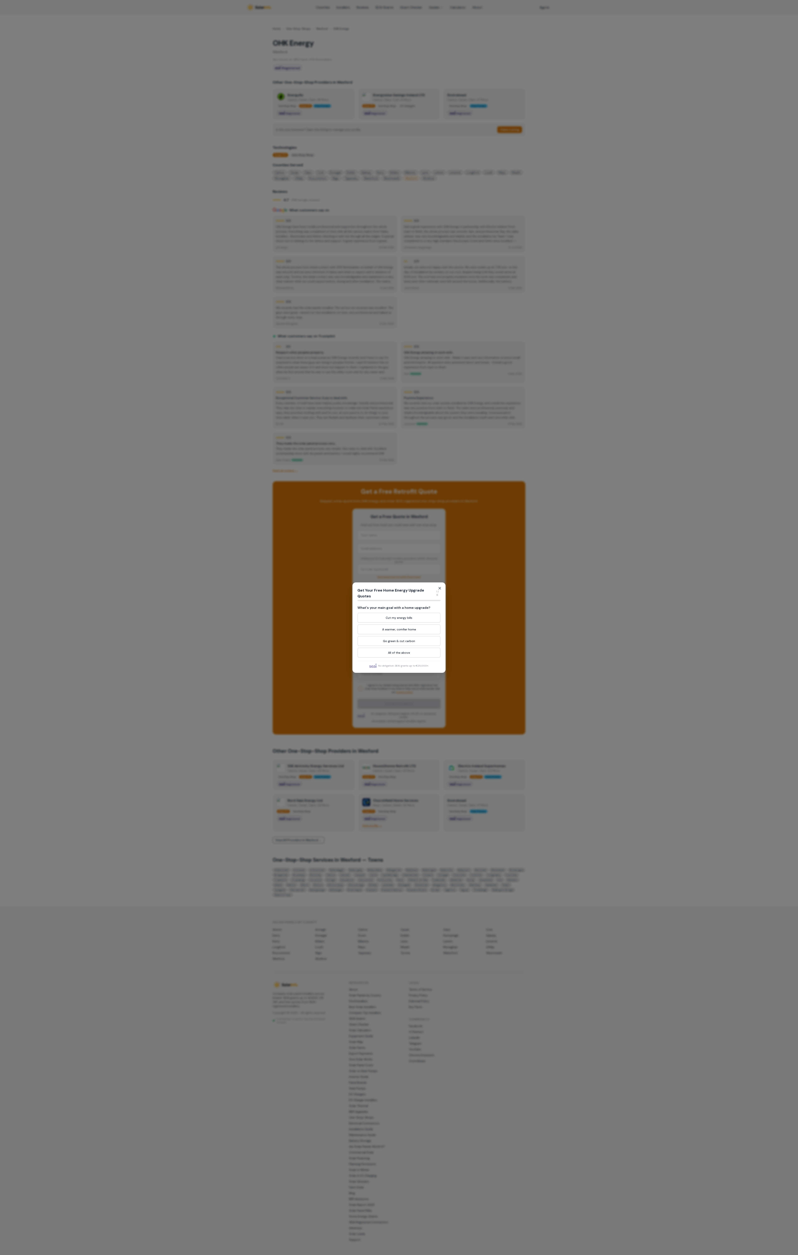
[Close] (439, 588)
